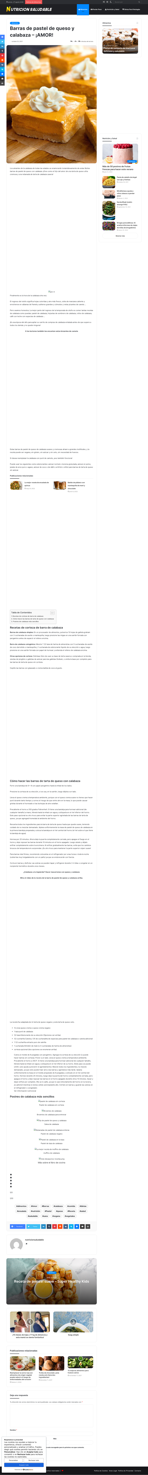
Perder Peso (97, 9)
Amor (34, 1206)
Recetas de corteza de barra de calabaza (28, 616)
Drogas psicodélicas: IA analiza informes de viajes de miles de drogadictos (127, 225)
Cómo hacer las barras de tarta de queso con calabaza (33, 619)
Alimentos (83, 9)
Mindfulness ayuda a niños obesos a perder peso (126, 193)
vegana (57, 1216)
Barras (46, 1206)
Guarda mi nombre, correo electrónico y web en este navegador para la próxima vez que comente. (48, 1447)
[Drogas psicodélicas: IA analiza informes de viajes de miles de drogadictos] (108, 226)
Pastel (48, 1211)
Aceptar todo (24, 1465)
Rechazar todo (34, 1460)
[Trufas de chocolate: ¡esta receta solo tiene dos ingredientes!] (51, 1363)
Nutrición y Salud (113, 9)
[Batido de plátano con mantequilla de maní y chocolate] (59, 485)
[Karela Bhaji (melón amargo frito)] (108, 210)
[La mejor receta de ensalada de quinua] (16, 485)
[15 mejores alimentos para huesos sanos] (80, 1362)
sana (45, 1216)
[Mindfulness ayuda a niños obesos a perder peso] (108, 194)
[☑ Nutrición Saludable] (29, 9)
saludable (33, 1216)
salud (83, 1211)
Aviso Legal (113, 1471)
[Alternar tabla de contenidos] (51, 613)
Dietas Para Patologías (132, 9)
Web (54, 1439)
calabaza (59, 1206)
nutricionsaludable (34, 1240)
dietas (83, 1206)
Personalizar (13, 1460)
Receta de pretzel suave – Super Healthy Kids (51, 1281)
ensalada (22, 1211)
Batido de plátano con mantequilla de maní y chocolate (76, 485)
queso (60, 1211)
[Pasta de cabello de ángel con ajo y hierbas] (108, 182)
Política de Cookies (101, 1471)
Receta (72, 1211)
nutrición (36, 1211)
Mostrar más (120, 236)
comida (71, 1206)
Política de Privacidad (125, 1471)
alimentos (21, 1206)
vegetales (70, 1216)
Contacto (137, 1471)
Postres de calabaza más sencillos (26, 621)
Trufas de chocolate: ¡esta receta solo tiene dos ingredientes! (49, 1375)
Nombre (13, 1430)
